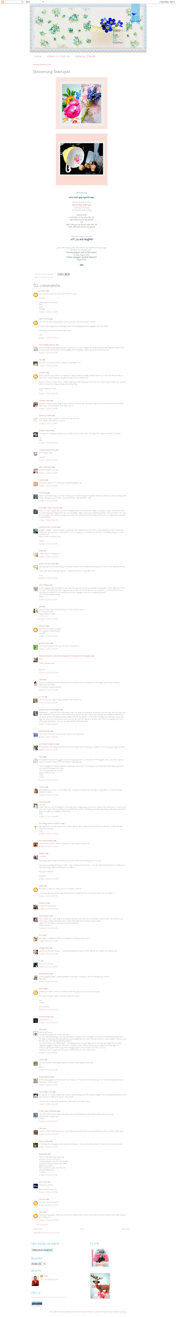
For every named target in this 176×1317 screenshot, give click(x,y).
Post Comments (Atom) (51, 1233)
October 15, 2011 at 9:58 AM (48, 780)
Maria (41, 757)
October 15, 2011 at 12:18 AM (48, 557)
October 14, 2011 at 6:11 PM (48, 424)
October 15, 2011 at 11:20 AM (48, 834)
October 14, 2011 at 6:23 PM (48, 443)
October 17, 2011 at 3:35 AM (48, 1192)
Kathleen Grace (44, 401)
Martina (42, 787)
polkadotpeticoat (44, 731)
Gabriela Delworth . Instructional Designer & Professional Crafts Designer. (65, 656)
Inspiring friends (85, 56)
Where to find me (58, 56)
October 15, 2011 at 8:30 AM (48, 703)
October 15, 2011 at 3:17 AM (48, 600)
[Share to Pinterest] (68, 274)
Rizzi (40, 1128)
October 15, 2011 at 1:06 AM (48, 578)
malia (41, 680)
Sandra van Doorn (45, 416)
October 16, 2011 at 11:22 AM (48, 1134)
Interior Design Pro (49, 1189)
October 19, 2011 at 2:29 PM (48, 1220)
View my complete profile (49, 1279)
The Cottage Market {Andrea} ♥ (50, 824)
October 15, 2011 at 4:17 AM (48, 619)
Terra (41, 935)
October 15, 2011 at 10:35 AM (48, 795)
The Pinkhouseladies (46, 841)
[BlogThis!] (61, 274)
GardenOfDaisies (45, 1077)
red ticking (43, 493)
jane (40, 607)
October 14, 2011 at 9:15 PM (48, 473)
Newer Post (38, 1229)
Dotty (41, 1212)
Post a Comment (42, 1225)
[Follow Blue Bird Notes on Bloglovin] (42, 1251)
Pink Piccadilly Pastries (47, 345)
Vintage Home (44, 948)
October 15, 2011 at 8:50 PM (48, 1053)
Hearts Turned (44, 319)
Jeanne (41, 1060)
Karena (41, 989)
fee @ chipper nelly (45, 1092)
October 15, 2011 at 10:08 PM (48, 1085)
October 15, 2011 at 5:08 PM (48, 1023)
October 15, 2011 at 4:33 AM (48, 649)
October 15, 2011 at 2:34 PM (48, 928)
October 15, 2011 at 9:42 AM (48, 750)
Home (37, 56)
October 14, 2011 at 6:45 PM (48, 460)
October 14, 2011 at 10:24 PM (48, 520)
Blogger (124, 1312)
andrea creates (44, 643)
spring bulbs (43, 277)
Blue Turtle (43, 1182)
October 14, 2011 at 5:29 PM (48, 394)
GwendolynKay (44, 974)
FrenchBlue (43, 802)
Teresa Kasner (44, 916)
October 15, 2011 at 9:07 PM (48, 1070)
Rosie (41, 1029)
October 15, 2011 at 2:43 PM (48, 941)
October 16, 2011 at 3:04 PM (48, 1147)
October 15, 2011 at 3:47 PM (48, 982)
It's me (41, 697)
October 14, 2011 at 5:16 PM (48, 366)
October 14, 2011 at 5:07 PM (48, 353)
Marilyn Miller (44, 1141)
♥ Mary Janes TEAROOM (48, 1111)
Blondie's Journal (45, 431)
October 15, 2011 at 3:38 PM (48, 967)
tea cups (50, 277)
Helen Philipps (44, 585)
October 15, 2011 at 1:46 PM (48, 896)
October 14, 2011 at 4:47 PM (48, 338)
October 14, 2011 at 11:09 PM (48, 544)
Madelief (42, 853)
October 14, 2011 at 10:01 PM (48, 501)
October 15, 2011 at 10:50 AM (48, 817)
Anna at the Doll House (47, 564)
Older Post (125, 1229)
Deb (40, 360)
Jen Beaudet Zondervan (47, 744)
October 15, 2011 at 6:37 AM (48, 673)
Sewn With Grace (45, 467)
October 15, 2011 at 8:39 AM (48, 724)
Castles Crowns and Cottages (49, 710)
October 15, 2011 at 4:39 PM (48, 1010)
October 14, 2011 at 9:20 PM (48, 486)
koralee (45, 1276)
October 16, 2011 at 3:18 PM (48, 1175)
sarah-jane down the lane (48, 527)
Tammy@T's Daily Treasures (49, 508)
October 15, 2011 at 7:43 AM (48, 690)
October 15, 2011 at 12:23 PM (49, 879)
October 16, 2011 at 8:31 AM (48, 1121)
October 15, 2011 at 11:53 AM (48, 847)
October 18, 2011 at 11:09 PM (48, 1205)
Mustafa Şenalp (44, 1017)
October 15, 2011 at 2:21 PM (48, 909)
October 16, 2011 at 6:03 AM (48, 1104)
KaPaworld (42, 903)
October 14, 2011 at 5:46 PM (48, 409)
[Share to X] (63, 274)
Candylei (42, 480)
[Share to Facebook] (66, 274)
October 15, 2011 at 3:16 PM (48, 954)
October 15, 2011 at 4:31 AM (48, 636)
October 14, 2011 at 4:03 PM (48, 312)
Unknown (42, 291)
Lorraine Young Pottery (47, 450)
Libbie (41, 886)
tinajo (41, 551)
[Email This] (58, 274)
